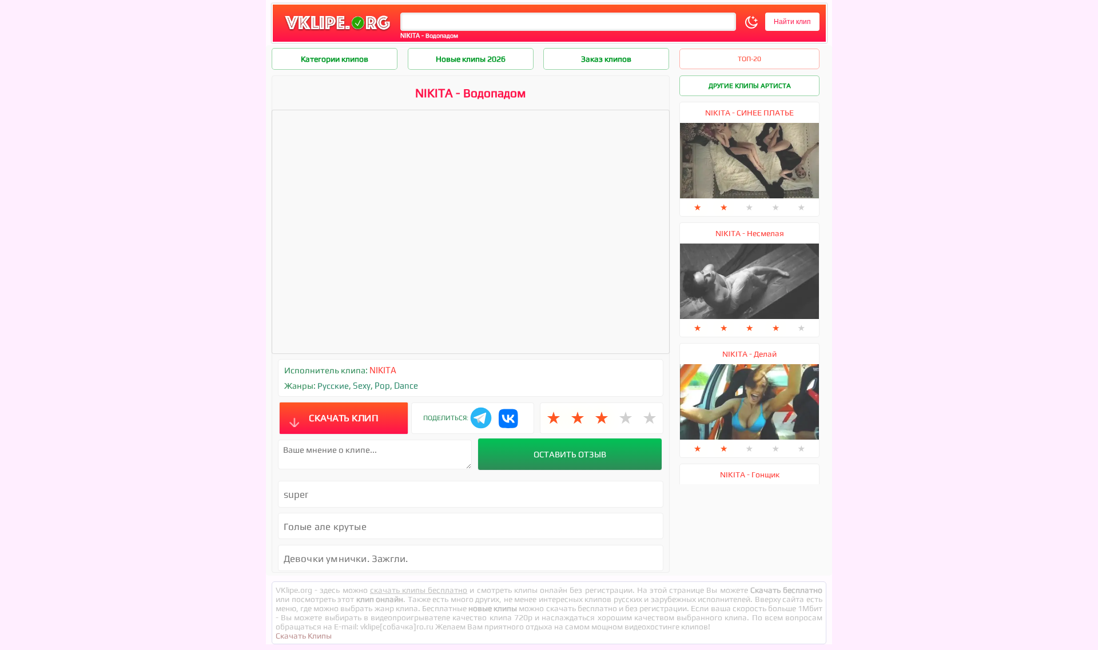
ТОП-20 (749, 59)
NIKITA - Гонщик (749, 474)
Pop (382, 385)
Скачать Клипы (304, 635)
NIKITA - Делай (749, 353)
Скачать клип (343, 418)
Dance (406, 385)
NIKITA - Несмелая (749, 233)
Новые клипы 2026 (471, 58)
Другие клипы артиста (750, 86)
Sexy (362, 385)
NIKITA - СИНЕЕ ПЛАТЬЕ (749, 112)
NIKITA (382, 370)
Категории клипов (334, 58)
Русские (333, 385)
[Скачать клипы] (337, 30)
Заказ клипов (606, 58)
